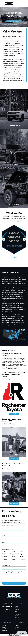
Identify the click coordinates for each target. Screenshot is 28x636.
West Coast (18, 614)
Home (16, 606)
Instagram (4, 627)
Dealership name (6, 565)
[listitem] (14, 109)
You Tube (4, 630)
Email (3, 535)
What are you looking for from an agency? (12, 572)
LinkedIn (4, 629)
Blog (16, 611)
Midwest (17, 617)
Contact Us (17, 625)
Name (3, 529)
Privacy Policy (18, 629)
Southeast (17, 616)
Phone (3, 542)
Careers (17, 627)
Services (17, 609)
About (16, 607)
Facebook (4, 625)
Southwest (17, 619)
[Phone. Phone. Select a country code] (4, 545)
